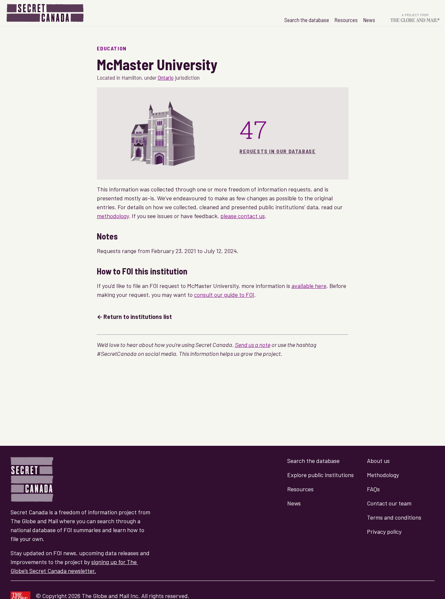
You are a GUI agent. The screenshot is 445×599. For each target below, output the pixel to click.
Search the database (306, 19)
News (369, 19)
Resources (346, 19)
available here (309, 285)
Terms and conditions (394, 517)
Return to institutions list (137, 316)
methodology (113, 215)
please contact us (242, 215)
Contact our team (389, 503)
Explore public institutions (320, 474)
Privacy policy (384, 531)
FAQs (373, 489)
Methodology (383, 474)
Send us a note (252, 344)
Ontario (166, 77)
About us (378, 460)
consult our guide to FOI (224, 294)
